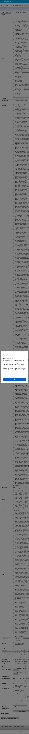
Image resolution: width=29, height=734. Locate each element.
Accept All (14, 379)
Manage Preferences (14, 375)
